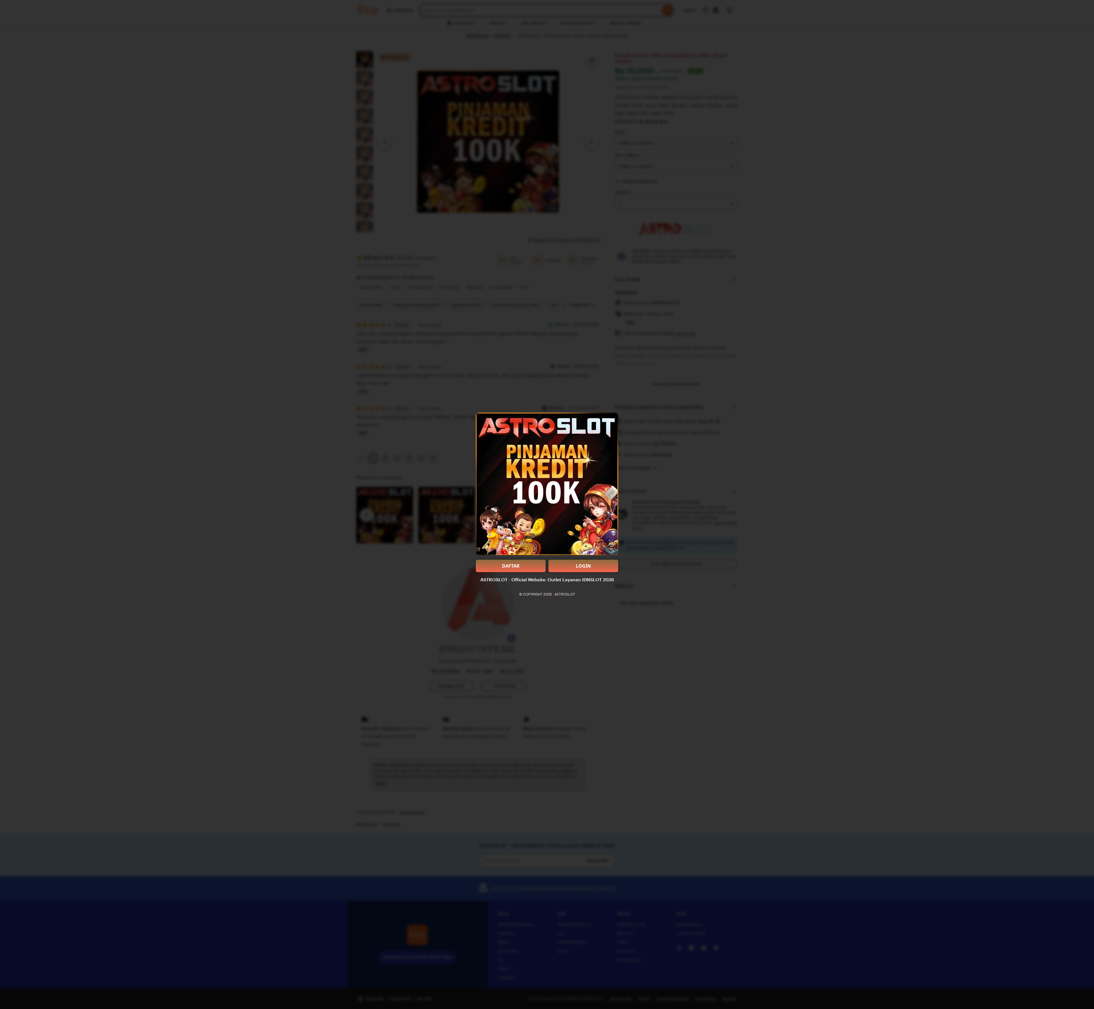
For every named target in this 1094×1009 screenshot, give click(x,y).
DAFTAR (511, 566)
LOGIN (583, 566)
